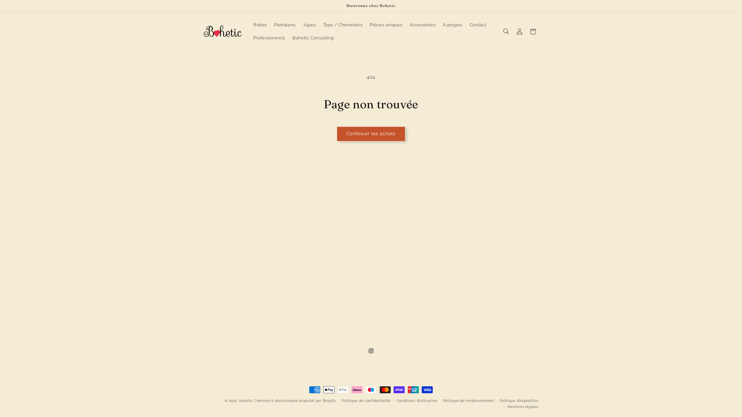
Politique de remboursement (468, 401)
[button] (506, 31)
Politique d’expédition (519, 401)
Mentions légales (523, 407)
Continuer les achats (371, 133)
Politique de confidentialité (366, 401)
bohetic (246, 401)
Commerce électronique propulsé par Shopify (295, 401)
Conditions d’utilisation (417, 401)
